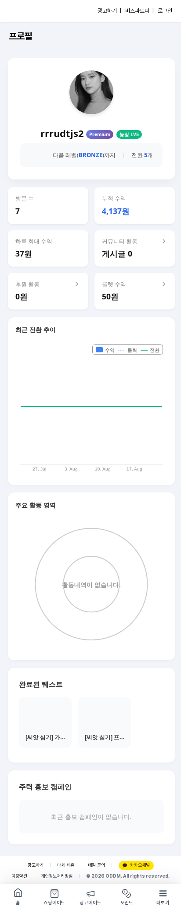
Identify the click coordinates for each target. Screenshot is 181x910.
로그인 (165, 10)
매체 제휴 (65, 865)
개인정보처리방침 (56, 876)
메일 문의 (96, 865)
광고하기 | (109, 10)
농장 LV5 (129, 134)
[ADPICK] (25, 11)
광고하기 (35, 865)
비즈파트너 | (139, 10)
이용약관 (19, 876)
